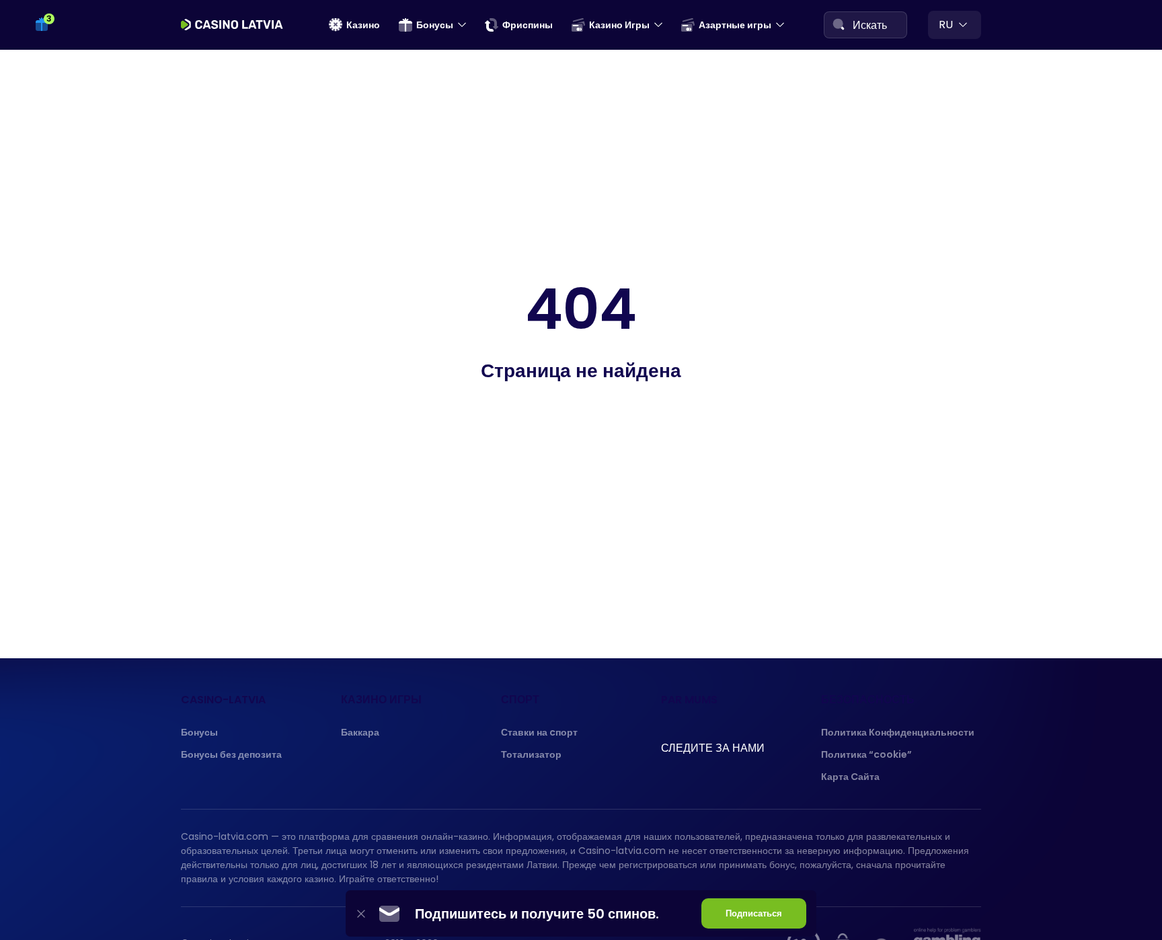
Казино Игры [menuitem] (619, 25)
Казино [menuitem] (363, 25)
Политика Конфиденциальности (897, 732)
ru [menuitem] (946, 24)
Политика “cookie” (866, 754)
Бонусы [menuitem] (434, 25)
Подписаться (754, 913)
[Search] (838, 24)
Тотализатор (531, 754)
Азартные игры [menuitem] (735, 25)
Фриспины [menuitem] (527, 25)
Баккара (360, 732)
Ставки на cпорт (539, 732)
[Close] (361, 913)
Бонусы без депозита (231, 754)
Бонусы (199, 732)
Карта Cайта (850, 776)
